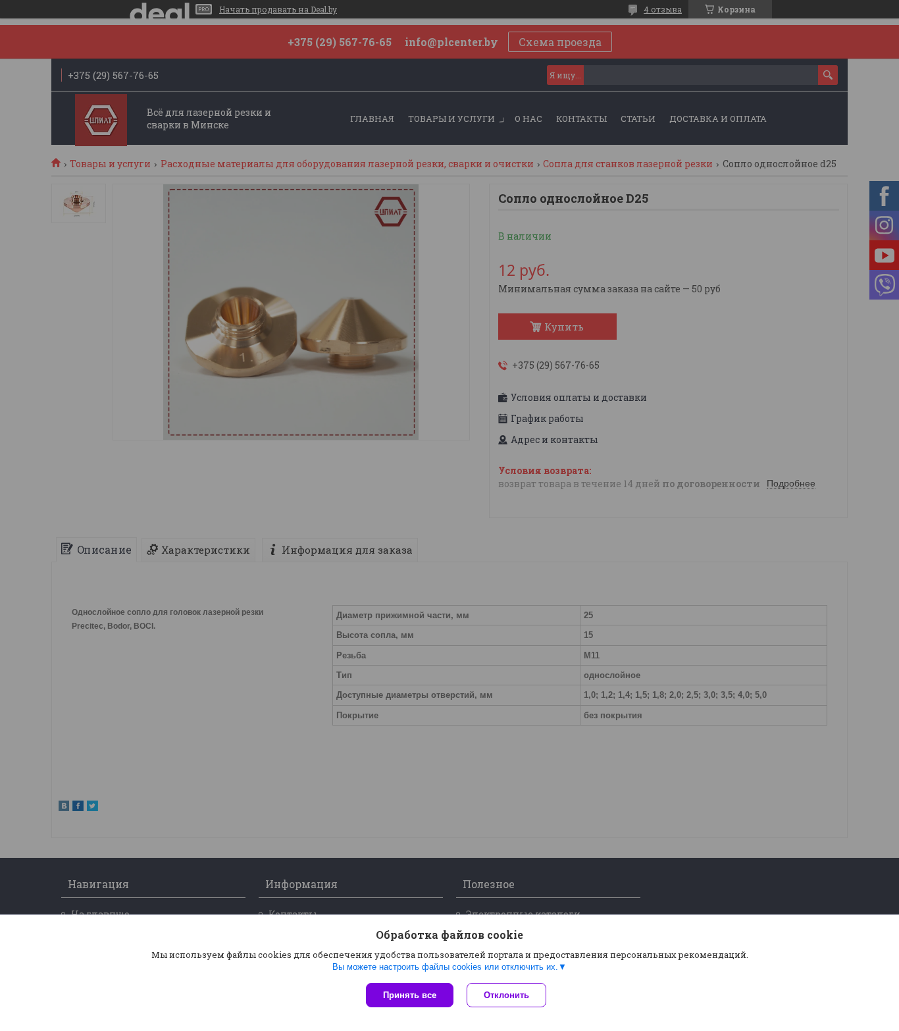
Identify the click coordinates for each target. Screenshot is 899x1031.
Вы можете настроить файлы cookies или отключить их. (445, 967)
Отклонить (506, 995)
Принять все (409, 995)
